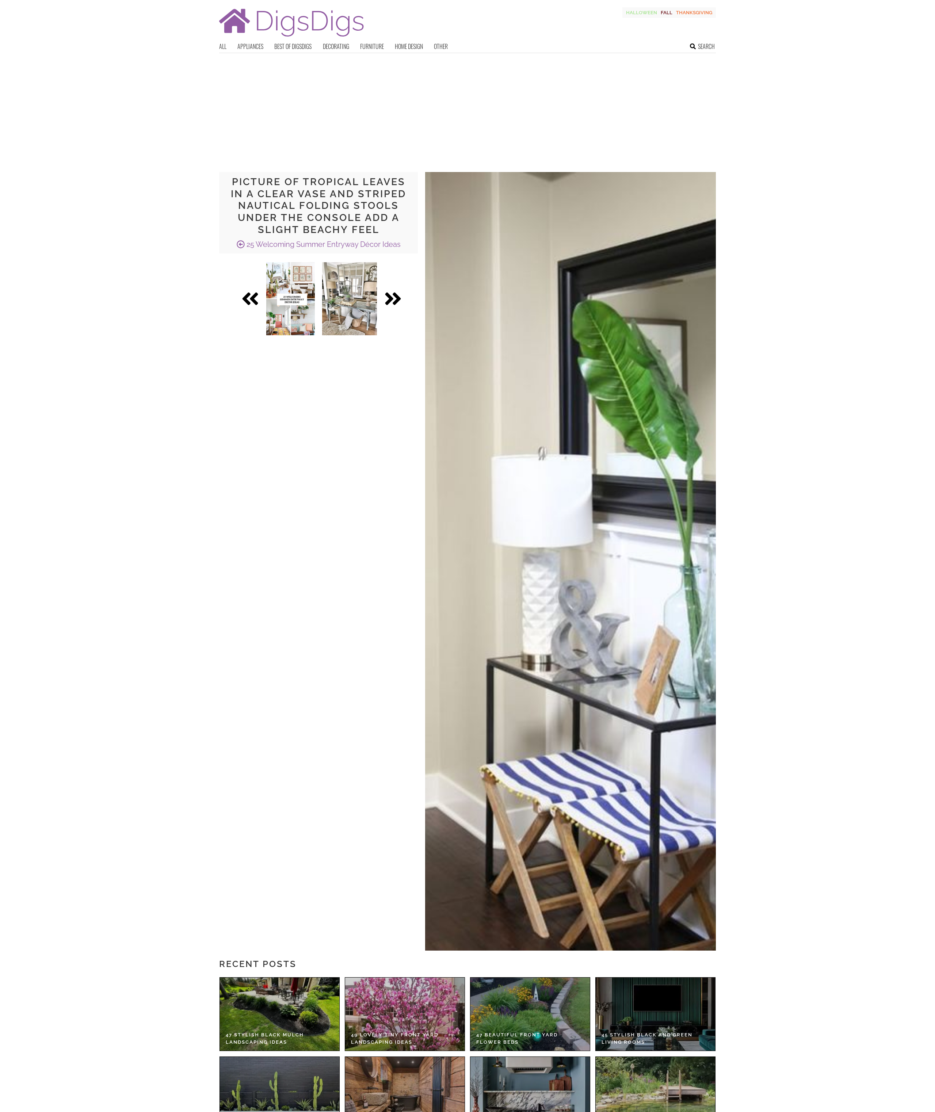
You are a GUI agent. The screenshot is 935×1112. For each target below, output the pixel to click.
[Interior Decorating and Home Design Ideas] (291, 37)
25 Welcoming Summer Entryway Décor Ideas (323, 244)
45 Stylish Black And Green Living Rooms (647, 1038)
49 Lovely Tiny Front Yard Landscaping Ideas (394, 1038)
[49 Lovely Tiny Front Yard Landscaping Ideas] (405, 1014)
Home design (409, 46)
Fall (666, 12)
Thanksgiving (694, 12)
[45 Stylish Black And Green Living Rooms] (655, 1014)
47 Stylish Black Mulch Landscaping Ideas (265, 1038)
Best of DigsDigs (293, 46)
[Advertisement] (467, 108)
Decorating (336, 46)
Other (441, 46)
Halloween (641, 12)
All (222, 46)
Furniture (372, 46)
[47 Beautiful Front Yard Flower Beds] (530, 1014)
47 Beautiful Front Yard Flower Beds (517, 1038)
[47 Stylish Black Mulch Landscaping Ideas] (279, 1014)
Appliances (250, 46)
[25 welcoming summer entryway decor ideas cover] (290, 298)
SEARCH (706, 46)
